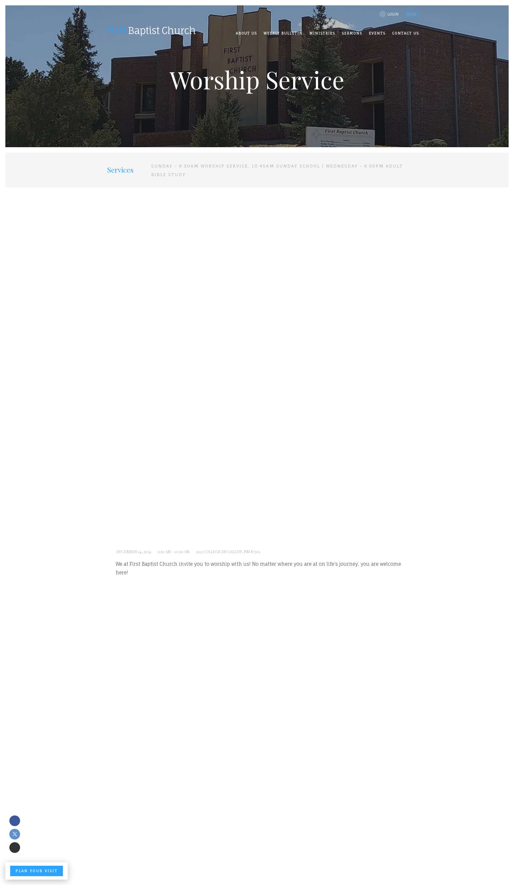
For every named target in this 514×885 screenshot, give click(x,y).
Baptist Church (151, 30)
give (411, 14)
